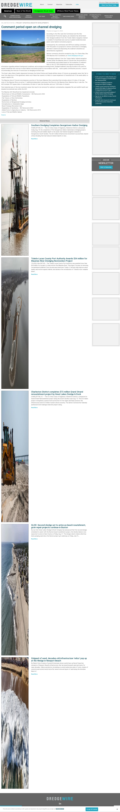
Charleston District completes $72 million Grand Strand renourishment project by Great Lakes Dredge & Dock (57, 393)
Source (3, 115)
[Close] (117, 809)
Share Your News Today (109, 5)
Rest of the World (24, 11)
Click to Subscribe (105, 167)
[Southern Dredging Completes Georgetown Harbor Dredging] (15, 190)
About (42, 4)
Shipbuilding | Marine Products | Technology (82, 16)
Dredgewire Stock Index (43, 11)
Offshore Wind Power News (68, 11)
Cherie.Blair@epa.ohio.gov (75, 55)
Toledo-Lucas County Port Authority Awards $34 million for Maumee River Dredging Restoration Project (59, 259)
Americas (8, 11)
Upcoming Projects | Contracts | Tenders (95, 16)
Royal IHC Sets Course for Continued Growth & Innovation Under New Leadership (105, 101)
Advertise (59, 4)
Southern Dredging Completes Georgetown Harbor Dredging (59, 125)
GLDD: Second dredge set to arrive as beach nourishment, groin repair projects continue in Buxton (58, 526)
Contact (50, 4)
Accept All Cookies (92, 809)
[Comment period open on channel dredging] (23, 46)
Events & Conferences (28, 16)
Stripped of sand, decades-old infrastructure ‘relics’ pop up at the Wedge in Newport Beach (59, 659)
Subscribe (69, 4)
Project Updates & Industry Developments (55, 16)
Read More (34, 138)
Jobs (77, 4)
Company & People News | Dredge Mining (15, 16)
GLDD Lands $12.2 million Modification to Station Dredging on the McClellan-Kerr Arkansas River (105, 78)
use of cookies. (60, 809)
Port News (42, 16)
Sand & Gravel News (68, 16)
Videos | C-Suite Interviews (108, 16)
